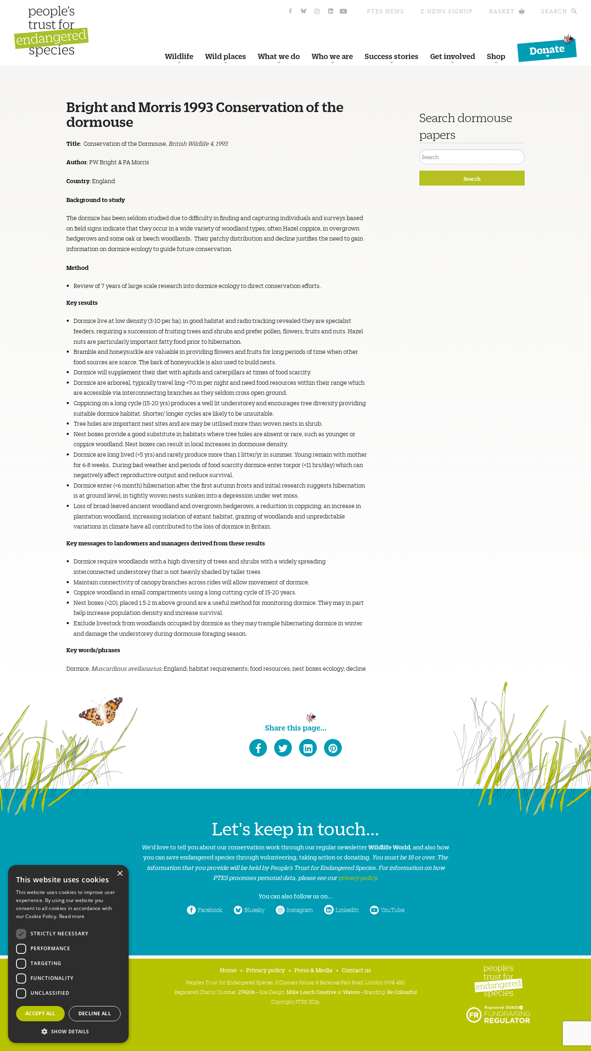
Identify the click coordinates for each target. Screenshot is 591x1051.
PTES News (385, 11)
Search (554, 11)
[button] (68, 1031)
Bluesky (254, 909)
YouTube (392, 909)
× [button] (120, 874)
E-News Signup (447, 11)
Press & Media (313, 969)
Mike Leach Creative (312, 991)
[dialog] (68, 954)
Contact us (356, 969)
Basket (502, 11)
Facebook (210, 909)
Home (228, 969)
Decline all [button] (94, 1013)
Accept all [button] (40, 1013)
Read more (72, 916)
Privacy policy (265, 969)
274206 (246, 991)
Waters (351, 991)
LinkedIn (347, 909)
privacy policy (357, 877)
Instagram (300, 909)
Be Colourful (402, 991)
